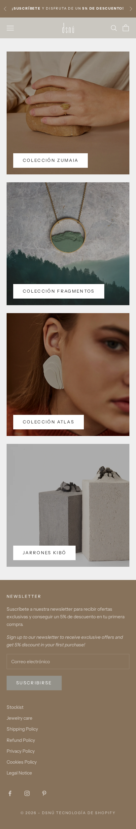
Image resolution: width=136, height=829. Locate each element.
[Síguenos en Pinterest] (44, 793)
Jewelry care (19, 718)
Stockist (15, 707)
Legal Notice (19, 773)
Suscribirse (34, 682)
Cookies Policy (22, 762)
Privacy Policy (21, 751)
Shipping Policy (22, 729)
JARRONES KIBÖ (44, 552)
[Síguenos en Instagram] (27, 793)
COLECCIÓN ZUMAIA (50, 160)
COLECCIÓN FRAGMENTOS (59, 291)
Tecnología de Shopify (86, 813)
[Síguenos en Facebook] (10, 793)
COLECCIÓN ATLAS (48, 421)
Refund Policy (21, 740)
